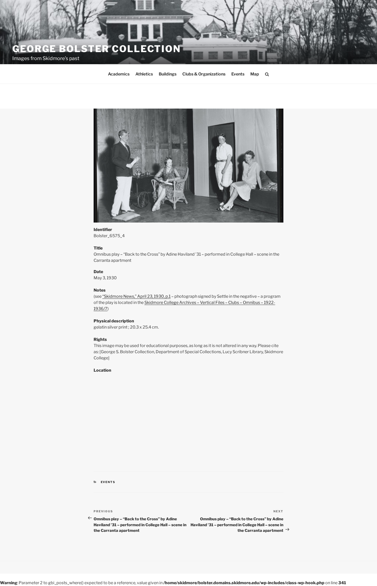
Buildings (167, 74)
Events (237, 74)
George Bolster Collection (96, 48)
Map (254, 74)
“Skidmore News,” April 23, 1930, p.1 (136, 296)
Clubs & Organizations (203, 74)
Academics (119, 74)
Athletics (144, 74)
